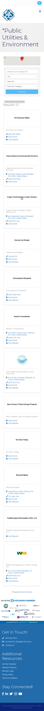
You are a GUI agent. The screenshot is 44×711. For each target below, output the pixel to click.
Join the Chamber (9, 664)
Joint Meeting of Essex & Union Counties (20, 373)
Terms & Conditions (10, 678)
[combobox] (22, 76)
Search (23, 92)
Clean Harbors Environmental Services (19, 169)
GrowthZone (27, 592)
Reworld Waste (12, 487)
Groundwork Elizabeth (16, 291)
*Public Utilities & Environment (14, 101)
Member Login (8, 671)
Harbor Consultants (15, 329)
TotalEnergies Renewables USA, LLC (20, 531)
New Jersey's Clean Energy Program (22, 417)
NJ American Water (14, 130)
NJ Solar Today (12, 452)
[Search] (39, 3)
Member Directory (9, 668)
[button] (22, 59)
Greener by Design (14, 252)
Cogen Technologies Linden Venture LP (18, 211)
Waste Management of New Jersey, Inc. (21, 566)
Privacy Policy (7, 675)
